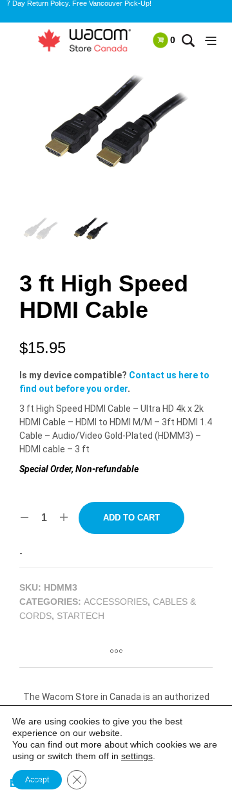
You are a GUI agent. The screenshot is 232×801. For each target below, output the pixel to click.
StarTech (80, 616)
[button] (164, 40)
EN (17, 783)
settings (137, 756)
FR (34, 783)
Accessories (116, 601)
